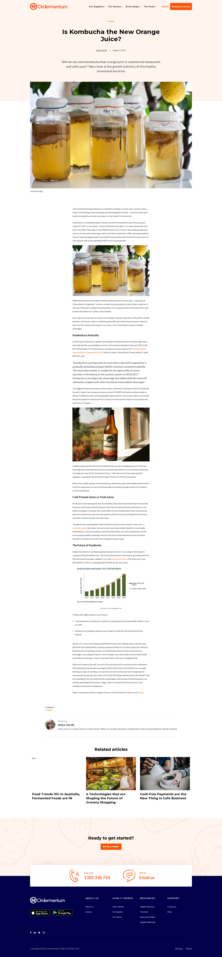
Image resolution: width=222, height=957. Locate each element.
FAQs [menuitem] (169, 912)
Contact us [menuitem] (171, 907)
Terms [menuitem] (189, 948)
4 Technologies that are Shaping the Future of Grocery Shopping (106, 798)
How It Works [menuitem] (118, 907)
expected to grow (119, 559)
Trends (111, 21)
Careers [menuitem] (88, 912)
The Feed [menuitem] (149, 6)
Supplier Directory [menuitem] (147, 907)
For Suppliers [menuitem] (96, 6)
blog (141, 692)
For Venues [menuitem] (114, 6)
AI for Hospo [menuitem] (132, 6)
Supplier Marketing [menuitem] (147, 922)
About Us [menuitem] (89, 907)
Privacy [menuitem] (179, 948)
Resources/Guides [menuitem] (147, 917)
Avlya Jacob (101, 50)
